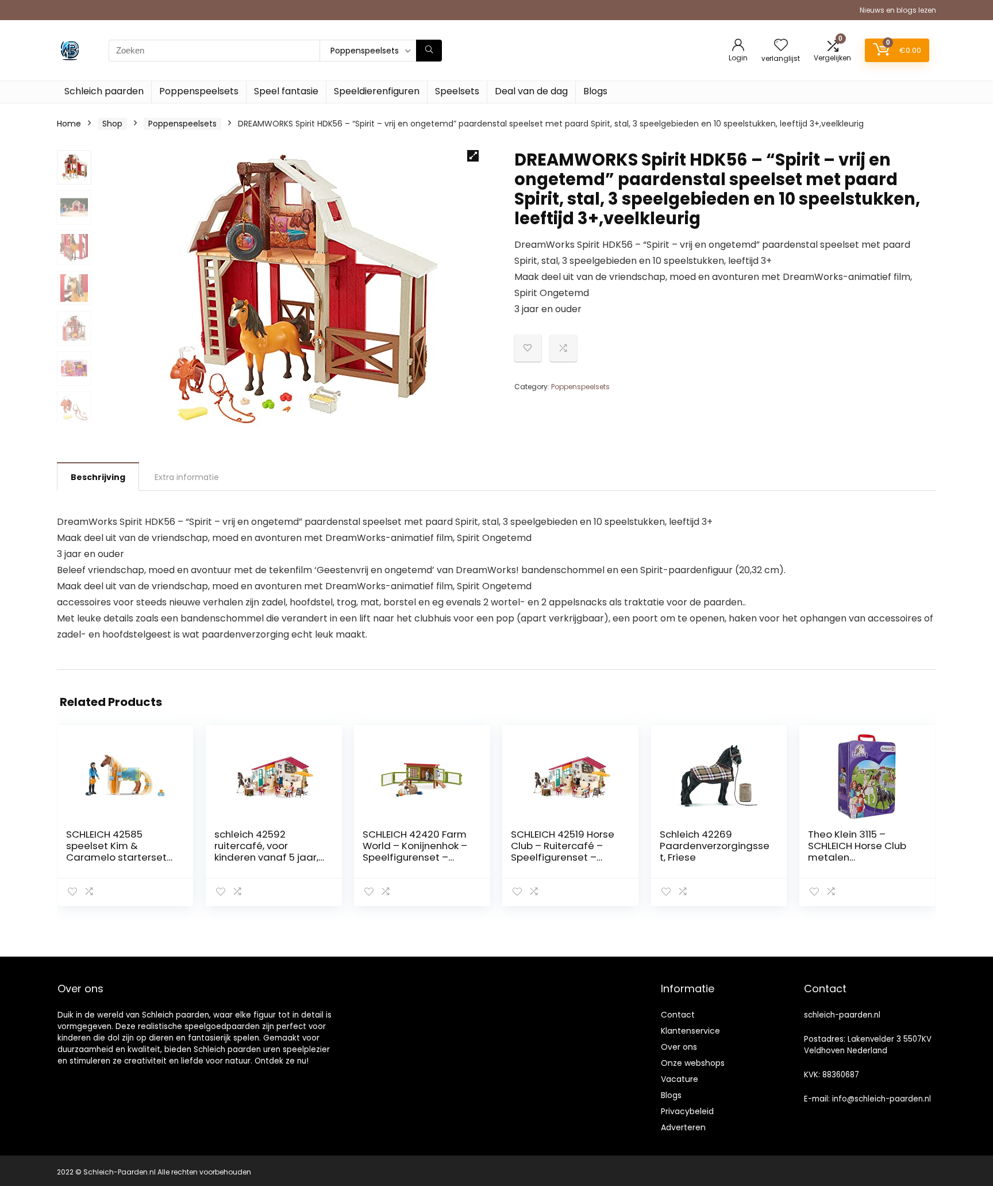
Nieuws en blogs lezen (898, 10)
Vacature (679, 1079)
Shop (112, 123)
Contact (678, 1014)
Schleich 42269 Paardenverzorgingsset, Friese (714, 845)
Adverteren (683, 1127)
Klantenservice (690, 1031)
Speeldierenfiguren (376, 91)
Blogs (595, 91)
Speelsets (457, 91)
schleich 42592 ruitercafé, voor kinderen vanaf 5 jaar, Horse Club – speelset (266, 851)
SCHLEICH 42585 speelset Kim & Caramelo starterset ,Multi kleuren (116, 851)
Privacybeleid (687, 1111)
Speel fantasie (286, 91)
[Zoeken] (429, 51)
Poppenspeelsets (198, 91)
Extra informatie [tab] (187, 477)
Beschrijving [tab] (98, 477)
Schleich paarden (104, 91)
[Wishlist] (781, 45)
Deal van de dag (531, 91)
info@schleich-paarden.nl (881, 1098)
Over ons (679, 1047)
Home (69, 123)
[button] (473, 156)
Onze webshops (693, 1063)
